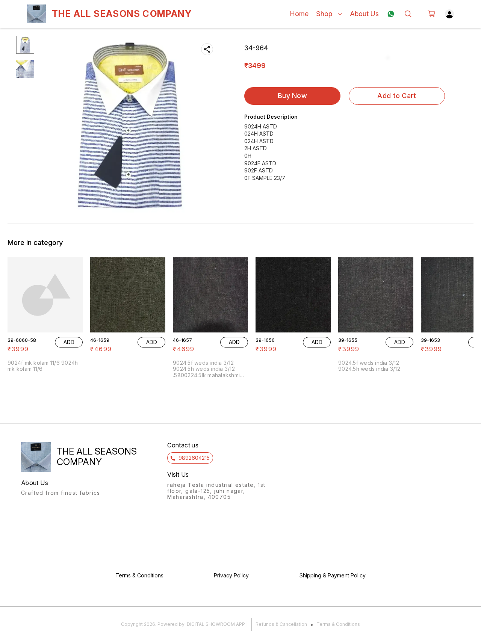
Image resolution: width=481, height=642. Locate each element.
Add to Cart (396, 96)
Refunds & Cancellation (281, 624)
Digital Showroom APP (216, 624)
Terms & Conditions (338, 624)
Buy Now (292, 96)
